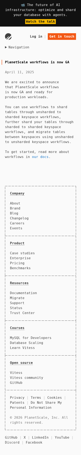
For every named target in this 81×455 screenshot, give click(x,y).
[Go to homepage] (8, 36)
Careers (17, 223)
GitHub (16, 383)
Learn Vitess (22, 348)
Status (16, 308)
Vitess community (26, 378)
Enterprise (20, 258)
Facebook (34, 442)
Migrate (17, 298)
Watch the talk (40, 21)
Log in (36, 36)
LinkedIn (40, 437)
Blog (14, 213)
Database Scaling (26, 343)
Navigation (19, 47)
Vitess (16, 373)
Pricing (17, 263)
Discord (12, 442)
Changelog (19, 218)
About (15, 203)
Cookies (54, 398)
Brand (15, 208)
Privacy (17, 398)
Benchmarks (20, 268)
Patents (17, 403)
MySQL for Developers (31, 338)
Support (17, 303)
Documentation (23, 293)
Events (16, 228)
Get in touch (61, 36)
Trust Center (22, 313)
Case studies (22, 253)
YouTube (62, 437)
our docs (40, 157)
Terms (36, 398)
